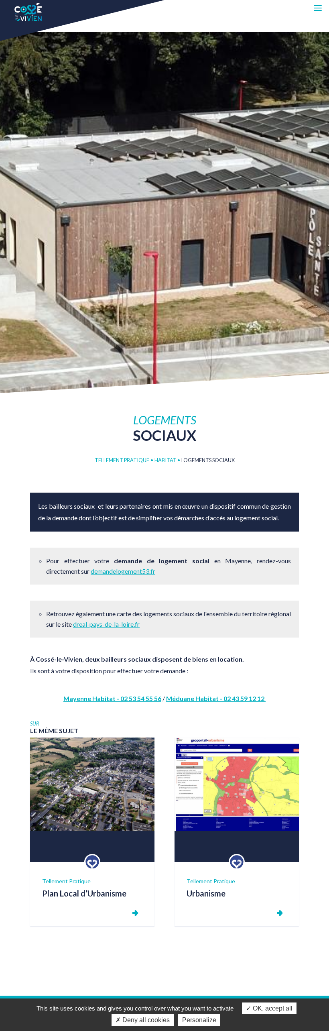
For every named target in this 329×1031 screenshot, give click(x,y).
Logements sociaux (208, 460)
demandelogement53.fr (123, 571)
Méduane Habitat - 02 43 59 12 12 (216, 698)
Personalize (199, 1020)
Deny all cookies (145, 1020)
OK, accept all (271, 1008)
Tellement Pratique (122, 460)
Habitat (165, 460)
